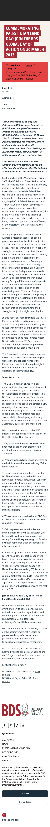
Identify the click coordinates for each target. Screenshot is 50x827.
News (9, 68)
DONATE (25, 793)
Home (29, 65)
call (17, 536)
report (25, 555)
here (17, 509)
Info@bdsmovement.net (13, 784)
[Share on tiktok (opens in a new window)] (16, 725)
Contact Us (7, 760)
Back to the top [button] (10, 819)
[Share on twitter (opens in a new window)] (10, 725)
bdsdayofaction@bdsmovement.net (23, 622)
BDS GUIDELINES (10, 752)
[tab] (15, 65)
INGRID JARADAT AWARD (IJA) (16, 748)
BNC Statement (9, 108)
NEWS (5, 744)
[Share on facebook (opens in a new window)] (4, 725)
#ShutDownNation (10, 756)
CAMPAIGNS (8, 740)
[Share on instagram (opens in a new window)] (23, 725)
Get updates (25, 801)
